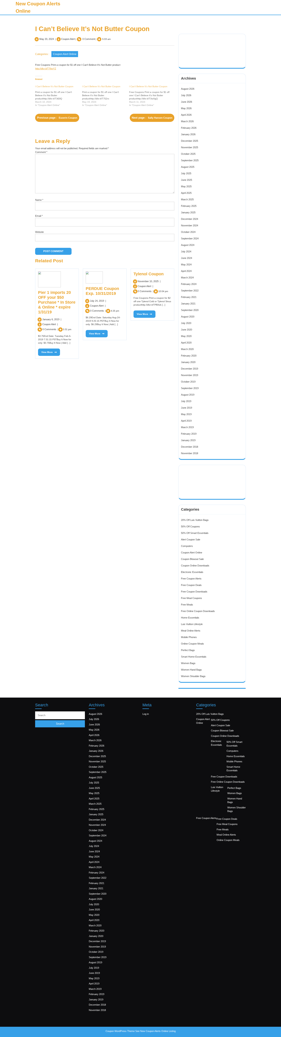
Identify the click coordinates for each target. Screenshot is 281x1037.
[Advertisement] (203, 46)
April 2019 (186, 420)
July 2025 (186, 173)
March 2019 (187, 427)
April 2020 (186, 342)
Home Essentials (190, 617)
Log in (145, 714)
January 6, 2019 (51, 319)
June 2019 (186, 407)
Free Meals (187, 604)
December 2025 (189, 140)
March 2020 (187, 349)
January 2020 (188, 362)
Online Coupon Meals (192, 643)
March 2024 (187, 277)
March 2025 (187, 199)
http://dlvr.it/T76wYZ (45, 68)
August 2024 (187, 245)
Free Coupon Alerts (191, 578)
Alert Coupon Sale (190, 539)
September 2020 (190, 310)
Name (39, 200)
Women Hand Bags (191, 669)
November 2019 (189, 375)
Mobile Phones (189, 637)
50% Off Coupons (190, 526)
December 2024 (189, 219)
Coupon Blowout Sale (192, 559)
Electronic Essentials (192, 572)
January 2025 (188, 212)
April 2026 (186, 114)
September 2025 (190, 160)
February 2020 (188, 355)
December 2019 (189, 368)
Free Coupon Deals (191, 585)
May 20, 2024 (46, 39)
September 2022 (190, 290)
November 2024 (189, 225)
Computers (187, 546)
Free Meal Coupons (191, 598)
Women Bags (188, 663)
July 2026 (186, 95)
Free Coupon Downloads (194, 591)
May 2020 (186, 336)
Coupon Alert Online (64, 54)
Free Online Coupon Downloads (198, 611)
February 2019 (188, 433)
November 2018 (189, 453)
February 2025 (188, 206)
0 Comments (50, 329)
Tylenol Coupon (149, 274)
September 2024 (190, 238)
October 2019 (188, 381)
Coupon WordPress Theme (120, 1031)
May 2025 (186, 186)
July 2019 (186, 401)
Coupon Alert (68, 39)
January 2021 (188, 303)
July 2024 (186, 251)
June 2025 (186, 180)
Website (39, 232)
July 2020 (186, 323)
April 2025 (186, 193)
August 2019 (187, 394)
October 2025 (188, 153)
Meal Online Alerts (190, 630)
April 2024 (186, 271)
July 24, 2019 (98, 300)
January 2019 (188, 440)
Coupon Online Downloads (195, 565)
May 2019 (186, 414)
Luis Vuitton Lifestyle (192, 624)
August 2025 (187, 166)
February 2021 (188, 297)
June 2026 (186, 101)
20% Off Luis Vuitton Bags (195, 520)
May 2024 (186, 264)
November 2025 (189, 147)
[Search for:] (60, 715)
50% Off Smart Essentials (194, 533)
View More (45, 351)
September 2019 (190, 388)
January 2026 (188, 134)
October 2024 (188, 232)
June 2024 (186, 258)
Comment (41, 152)
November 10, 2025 (149, 281)
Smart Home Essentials (193, 656)
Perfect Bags (188, 650)
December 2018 (189, 446)
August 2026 (187, 88)
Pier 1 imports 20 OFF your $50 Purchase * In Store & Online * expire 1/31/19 (56, 302)
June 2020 (186, 329)
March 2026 (187, 121)
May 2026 (186, 108)
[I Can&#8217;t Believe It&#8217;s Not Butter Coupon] (58, 96)
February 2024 (188, 284)
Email (39, 215)
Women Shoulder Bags (193, 676)
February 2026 (188, 127)
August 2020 (187, 316)
